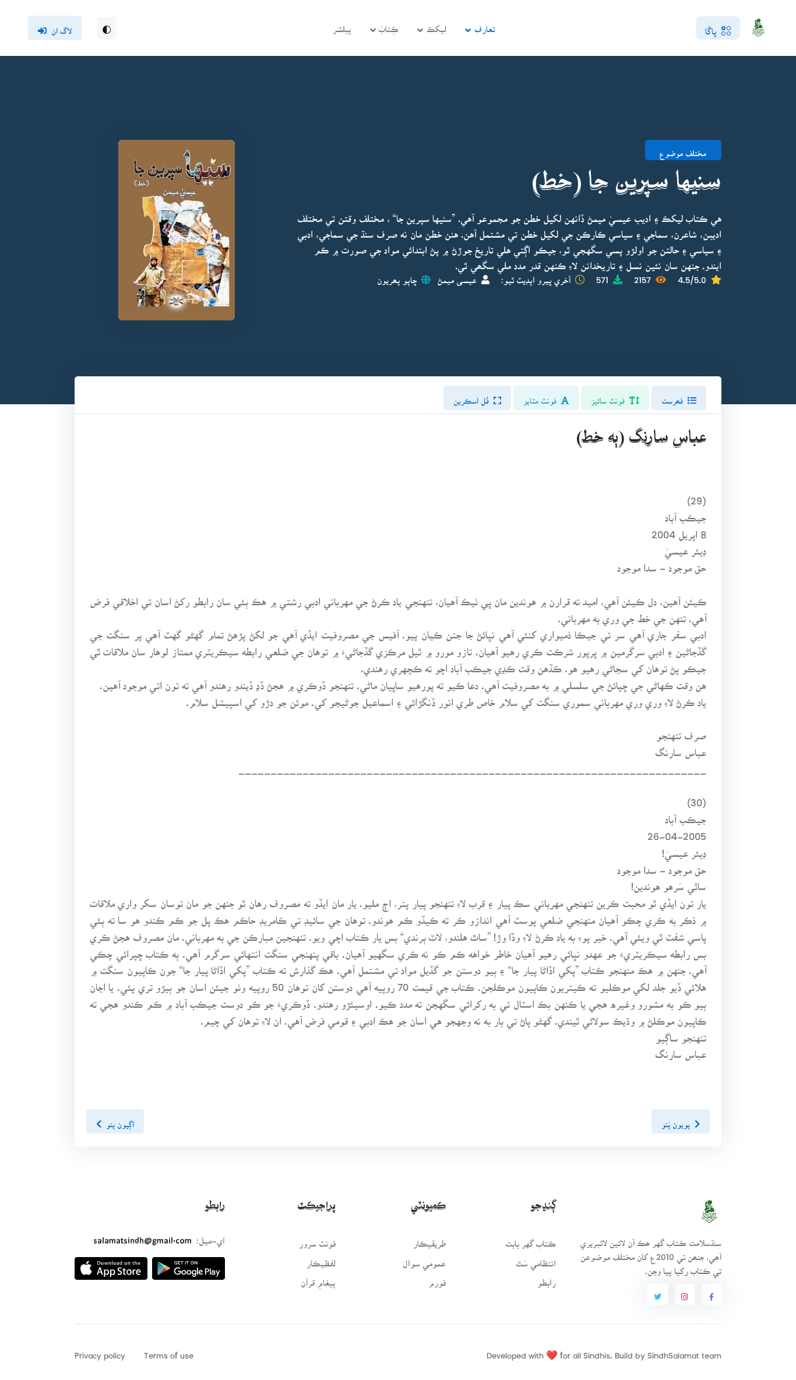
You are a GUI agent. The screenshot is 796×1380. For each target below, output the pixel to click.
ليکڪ (436, 25)
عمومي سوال (424, 1259)
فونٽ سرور (317, 1240)
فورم (437, 1279)
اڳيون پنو (120, 1120)
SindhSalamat (673, 1351)
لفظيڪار (321, 1259)
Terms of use (168, 1351)
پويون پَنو (675, 1120)
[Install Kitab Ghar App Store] (111, 1263)
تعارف (484, 25)
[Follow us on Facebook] (711, 1294)
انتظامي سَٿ (536, 1259)
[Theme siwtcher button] (107, 28)
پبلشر (342, 25)
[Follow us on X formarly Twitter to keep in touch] (657, 1294)
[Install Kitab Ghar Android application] (188, 1263)
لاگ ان (61, 27)
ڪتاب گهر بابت (530, 1240)
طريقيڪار (429, 1240)
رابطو (546, 1279)
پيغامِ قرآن (318, 1279)
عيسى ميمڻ (457, 276)
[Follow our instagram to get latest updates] (685, 1294)
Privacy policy (100, 1351)
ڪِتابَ (389, 25)
